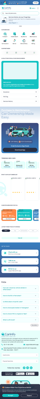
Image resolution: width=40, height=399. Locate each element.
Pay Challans (9, 218)
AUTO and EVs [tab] (24, 230)
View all (20, 238)
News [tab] (6, 230)
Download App (20, 150)
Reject (29, 395)
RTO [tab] (33, 230)
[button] (20, 71)
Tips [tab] (15, 230)
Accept (10, 395)
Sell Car (24, 218)
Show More (35, 325)
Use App (36, 2)
